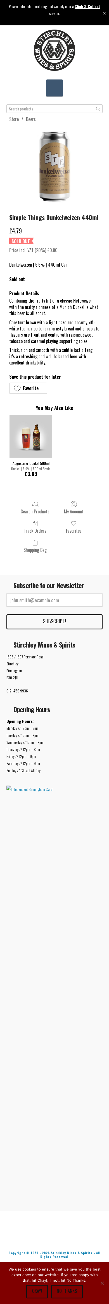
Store (14, 119)
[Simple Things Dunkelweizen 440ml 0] (54, 166)
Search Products (35, 511)
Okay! (37, 1291)
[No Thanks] (102, 1283)
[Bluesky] (63, 1237)
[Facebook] (28, 1237)
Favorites (74, 530)
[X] (45, 1237)
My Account (74, 511)
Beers (31, 119)
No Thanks (67, 1291)
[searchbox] (54, 108)
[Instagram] (80, 1237)
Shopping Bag (35, 550)
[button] (54, 87)
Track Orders (35, 530)
